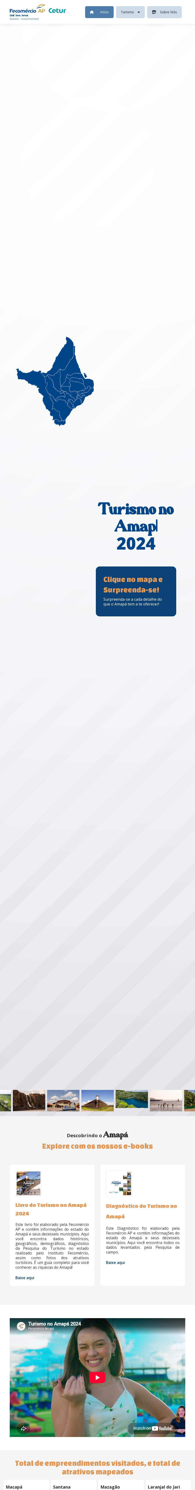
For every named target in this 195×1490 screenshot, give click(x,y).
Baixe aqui (24, 1274)
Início (104, 12)
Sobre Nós (168, 12)
